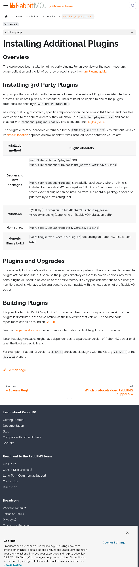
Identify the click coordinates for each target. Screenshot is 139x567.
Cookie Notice (13, 565)
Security (8, 443)
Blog (6, 431)
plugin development (27, 330)
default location (17, 135)
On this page (13, 32)
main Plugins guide (93, 71)
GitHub (50, 322)
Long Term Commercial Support (24, 475)
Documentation (13, 425)
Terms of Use (12, 514)
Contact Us (10, 481)
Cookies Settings (114, 542)
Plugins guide (95, 121)
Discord (8, 487)
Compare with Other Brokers (22, 437)
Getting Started (13, 420)
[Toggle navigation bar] (5, 5)
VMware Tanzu (13, 508)
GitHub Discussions (16, 470)
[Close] (127, 533)
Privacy (8, 519)
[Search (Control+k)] (132, 5)
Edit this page (16, 370)
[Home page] (6, 16)
